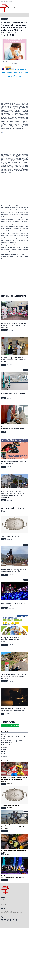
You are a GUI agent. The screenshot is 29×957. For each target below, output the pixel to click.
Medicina (4, 747)
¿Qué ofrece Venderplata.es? (10, 536)
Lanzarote (4, 364)
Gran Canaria (5, 19)
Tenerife (3, 398)
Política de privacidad (7, 902)
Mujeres (3, 749)
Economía (4, 539)
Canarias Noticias (5, 32)
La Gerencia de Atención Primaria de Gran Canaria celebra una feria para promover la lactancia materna (14, 325)
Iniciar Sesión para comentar (10, 725)
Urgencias (4, 756)
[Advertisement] (14, 93)
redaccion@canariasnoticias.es (13, 912)
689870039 (9, 911)
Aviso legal (4, 904)
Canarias (4, 432)
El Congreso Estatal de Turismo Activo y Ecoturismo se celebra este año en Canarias (13, 639)
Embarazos (4, 734)
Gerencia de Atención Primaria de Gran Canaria (13, 737)
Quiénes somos (5, 900)
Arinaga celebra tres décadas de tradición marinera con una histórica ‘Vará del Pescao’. (13, 827)
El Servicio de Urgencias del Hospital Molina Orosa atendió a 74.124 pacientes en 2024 (13, 359)
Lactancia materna (7, 745)
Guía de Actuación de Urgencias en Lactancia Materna (12, 742)
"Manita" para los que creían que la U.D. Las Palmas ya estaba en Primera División (14, 779)
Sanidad (3, 754)
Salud (3, 714)
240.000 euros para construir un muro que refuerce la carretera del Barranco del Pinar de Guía (14, 676)
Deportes (4, 783)
